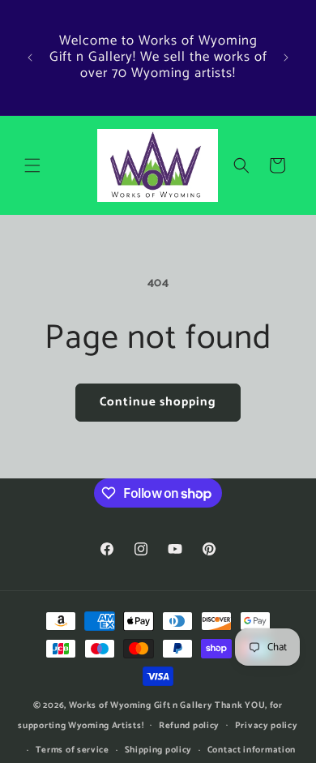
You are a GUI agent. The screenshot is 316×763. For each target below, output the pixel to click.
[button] (32, 165)
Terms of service (72, 750)
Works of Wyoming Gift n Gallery (141, 705)
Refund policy (189, 725)
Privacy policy (266, 725)
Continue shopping (158, 402)
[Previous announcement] (30, 57)
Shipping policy (159, 750)
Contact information (251, 750)
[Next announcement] (286, 57)
